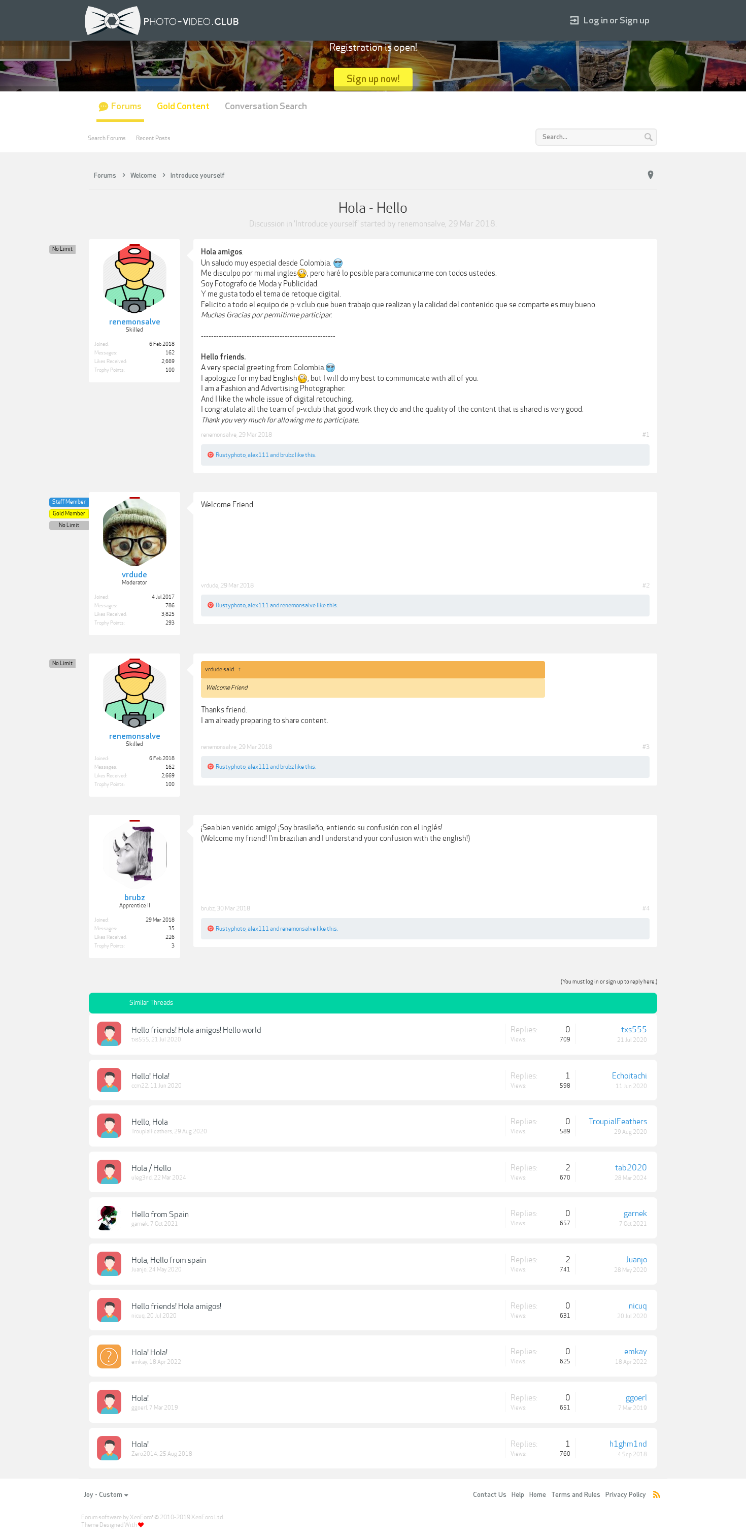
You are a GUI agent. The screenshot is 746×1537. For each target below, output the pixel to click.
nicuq (138, 1316)
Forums (126, 106)
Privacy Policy (625, 1495)
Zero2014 (144, 1454)
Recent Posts (153, 138)
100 (170, 370)
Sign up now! (373, 79)
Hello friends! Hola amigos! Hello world (196, 1030)
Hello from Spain (160, 1214)
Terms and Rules (575, 1495)
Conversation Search (266, 106)
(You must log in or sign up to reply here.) (609, 981)
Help (518, 1495)
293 (170, 623)
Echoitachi (629, 1076)
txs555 (140, 1039)
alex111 (258, 455)
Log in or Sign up (617, 20)
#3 (646, 746)
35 (171, 929)
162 (170, 353)
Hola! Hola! (149, 1353)
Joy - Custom (103, 1495)
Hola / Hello (151, 1168)
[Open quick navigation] (651, 175)
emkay (139, 1362)
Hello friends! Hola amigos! (176, 1306)
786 (170, 606)
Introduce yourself (326, 224)
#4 (646, 908)
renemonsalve (421, 224)
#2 (646, 585)
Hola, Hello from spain (168, 1260)
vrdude (209, 585)
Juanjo (139, 1269)
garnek (139, 1224)
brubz (287, 455)
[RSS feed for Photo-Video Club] (657, 1495)
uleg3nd (141, 1177)
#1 (646, 434)
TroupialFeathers (151, 1131)
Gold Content (183, 106)
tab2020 (631, 1168)
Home (537, 1495)
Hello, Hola (149, 1122)
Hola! (140, 1398)
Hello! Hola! (150, 1076)
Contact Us (489, 1495)
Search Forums (107, 138)
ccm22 (139, 1086)
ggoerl (139, 1407)
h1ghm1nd (628, 1444)
